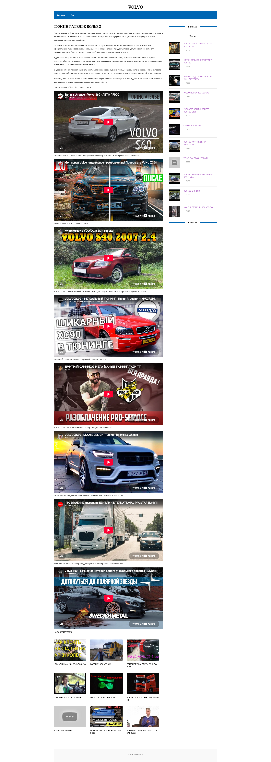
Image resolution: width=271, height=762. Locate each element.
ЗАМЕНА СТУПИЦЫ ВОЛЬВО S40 (198, 207)
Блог (73, 15)
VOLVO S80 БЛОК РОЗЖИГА (195, 158)
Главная (61, 15)
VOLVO (135, 7)
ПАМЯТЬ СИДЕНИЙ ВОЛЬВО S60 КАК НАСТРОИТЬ (198, 77)
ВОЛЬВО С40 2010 (191, 190)
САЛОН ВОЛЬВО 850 (192, 125)
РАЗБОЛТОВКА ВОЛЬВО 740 (196, 92)
